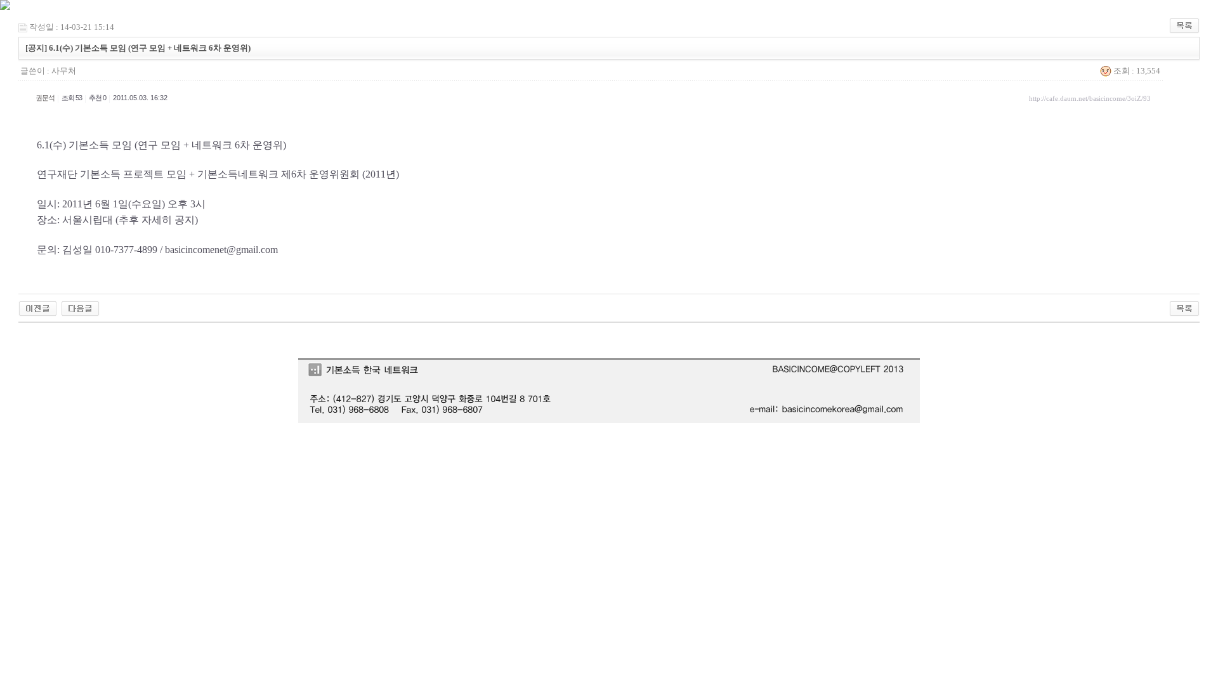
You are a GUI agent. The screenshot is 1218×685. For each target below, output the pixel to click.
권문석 (45, 97)
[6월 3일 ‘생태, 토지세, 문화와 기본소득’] (37, 308)
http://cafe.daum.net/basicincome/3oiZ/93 (1090, 98)
